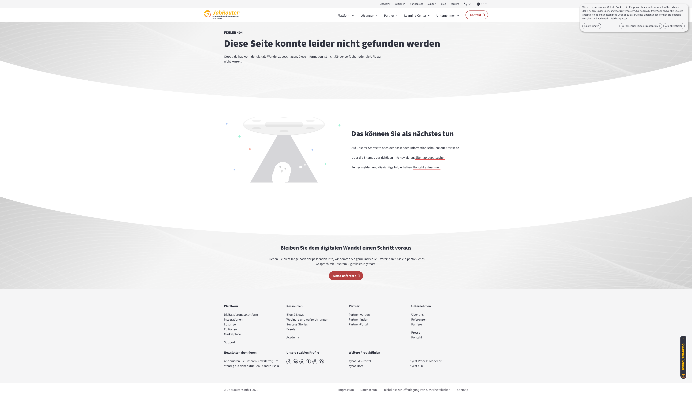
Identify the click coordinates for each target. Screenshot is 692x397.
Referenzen (419, 319)
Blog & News (295, 314)
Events (290, 329)
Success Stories (297, 324)
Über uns (417, 314)
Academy (385, 4)
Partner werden (359, 314)
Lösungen (231, 324)
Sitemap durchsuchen (430, 157)
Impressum (346, 390)
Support (432, 4)
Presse (415, 332)
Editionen (400, 4)
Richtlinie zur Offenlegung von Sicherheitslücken (417, 390)
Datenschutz (369, 390)
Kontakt (475, 15)
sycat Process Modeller (425, 361)
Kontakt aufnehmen (427, 167)
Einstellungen (591, 26)
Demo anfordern (344, 276)
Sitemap (462, 390)
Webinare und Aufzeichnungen (307, 319)
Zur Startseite (449, 148)
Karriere (454, 4)
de (482, 4)
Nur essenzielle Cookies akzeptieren (640, 26)
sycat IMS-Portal (360, 361)
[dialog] (634, 18)
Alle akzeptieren (674, 26)
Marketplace (416, 4)
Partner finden (358, 319)
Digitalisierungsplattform (241, 314)
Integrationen (233, 319)
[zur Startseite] (222, 20)
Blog (443, 4)
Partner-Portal (358, 324)
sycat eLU (416, 366)
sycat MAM (356, 366)
